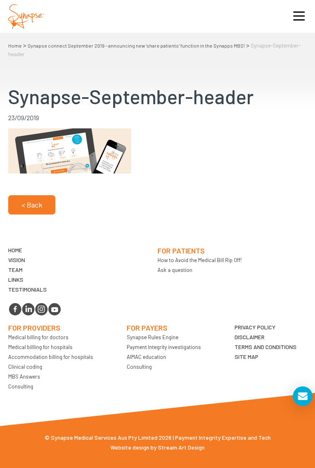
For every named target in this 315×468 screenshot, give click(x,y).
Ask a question (175, 270)
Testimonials (27, 289)
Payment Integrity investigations (164, 347)
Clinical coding (25, 366)
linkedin (28, 309)
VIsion (16, 259)
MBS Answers (24, 376)
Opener (299, 16)
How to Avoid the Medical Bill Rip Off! (200, 260)
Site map (246, 356)
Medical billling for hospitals (40, 347)
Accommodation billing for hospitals (50, 357)
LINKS (15, 279)
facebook (15, 309)
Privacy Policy (255, 327)
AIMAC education (146, 357)
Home (15, 45)
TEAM (15, 269)
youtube (54, 309)
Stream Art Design (181, 447)
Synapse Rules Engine (152, 337)
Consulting (20, 386)
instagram (41, 309)
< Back (31, 204)
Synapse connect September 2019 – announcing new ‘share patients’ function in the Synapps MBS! (136, 45)
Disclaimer (250, 336)
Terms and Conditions (266, 346)
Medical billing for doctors (38, 337)
